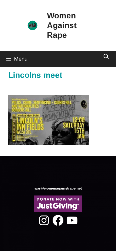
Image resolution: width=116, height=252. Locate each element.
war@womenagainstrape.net (58, 188)
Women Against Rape (62, 25)
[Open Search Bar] (106, 57)
